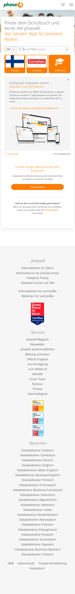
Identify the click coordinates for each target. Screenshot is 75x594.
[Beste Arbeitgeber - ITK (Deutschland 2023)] (38, 418)
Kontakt (37, 374)
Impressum (37, 568)
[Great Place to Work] (37, 314)
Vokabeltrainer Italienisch (38, 505)
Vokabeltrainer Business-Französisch (37, 490)
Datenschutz (26, 563)
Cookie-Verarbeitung (53, 563)
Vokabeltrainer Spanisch (37, 544)
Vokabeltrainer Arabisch (37, 450)
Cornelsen (37, 70)
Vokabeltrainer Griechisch (37, 495)
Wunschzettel (51, 209)
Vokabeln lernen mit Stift (37, 283)
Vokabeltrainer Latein (37, 509)
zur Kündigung (38, 364)
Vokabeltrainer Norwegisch (37, 519)
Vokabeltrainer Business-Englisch (37, 475)
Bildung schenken (37, 354)
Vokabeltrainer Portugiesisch (37, 529)
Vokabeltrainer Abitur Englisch (37, 470)
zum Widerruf (37, 369)
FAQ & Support (37, 359)
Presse (37, 389)
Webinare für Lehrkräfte (37, 296)
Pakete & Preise (37, 278)
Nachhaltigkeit (37, 393)
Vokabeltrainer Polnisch (37, 524)
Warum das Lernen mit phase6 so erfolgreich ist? (35, 107)
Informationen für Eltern (37, 268)
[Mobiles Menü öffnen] (71, 5)
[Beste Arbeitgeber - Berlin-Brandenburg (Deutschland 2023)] (38, 406)
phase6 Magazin (37, 339)
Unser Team (37, 379)
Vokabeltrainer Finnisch (38, 480)
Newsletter (37, 344)
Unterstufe (59, 70)
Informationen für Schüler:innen (37, 273)
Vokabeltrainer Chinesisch (37, 455)
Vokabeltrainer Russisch (37, 534)
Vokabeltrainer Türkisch (37, 554)
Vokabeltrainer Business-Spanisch (38, 549)
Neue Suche (37, 187)
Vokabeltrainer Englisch (38, 465)
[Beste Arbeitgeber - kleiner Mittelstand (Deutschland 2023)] (38, 430)
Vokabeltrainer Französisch (37, 485)
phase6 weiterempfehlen (38, 349)
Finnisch (15, 70)
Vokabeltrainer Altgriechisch (37, 499)
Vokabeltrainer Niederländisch (37, 514)
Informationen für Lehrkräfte (37, 291)
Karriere (37, 384)
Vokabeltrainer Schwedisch (37, 539)
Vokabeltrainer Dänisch (37, 460)
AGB (11, 563)
